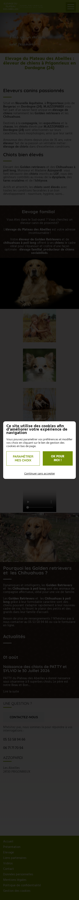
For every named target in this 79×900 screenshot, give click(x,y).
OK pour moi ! (57, 458)
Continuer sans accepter (39, 474)
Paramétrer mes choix (23, 458)
